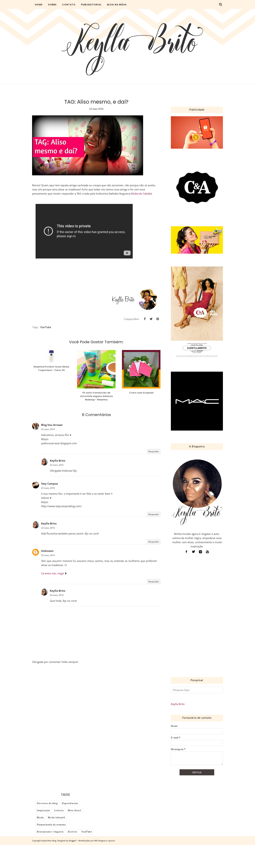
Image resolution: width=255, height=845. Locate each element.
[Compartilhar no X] (151, 319)
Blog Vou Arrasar (52, 425)
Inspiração (43, 810)
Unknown (47, 551)
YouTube (45, 327)
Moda (40, 817)
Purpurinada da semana (51, 824)
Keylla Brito (57, 460)
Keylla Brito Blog (48, 840)
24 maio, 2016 (56, 595)
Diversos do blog (47, 803)
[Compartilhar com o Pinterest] (157, 319)
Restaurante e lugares (50, 831)
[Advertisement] (197, 616)
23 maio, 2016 (48, 429)
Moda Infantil (56, 817)
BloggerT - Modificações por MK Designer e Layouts (92, 840)
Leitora (59, 810)
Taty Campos (49, 483)
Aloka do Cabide (141, 193)
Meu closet (74, 810)
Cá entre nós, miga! (52, 573)
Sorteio (72, 831)
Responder (153, 451)
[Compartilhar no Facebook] (144, 319)
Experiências (70, 803)
